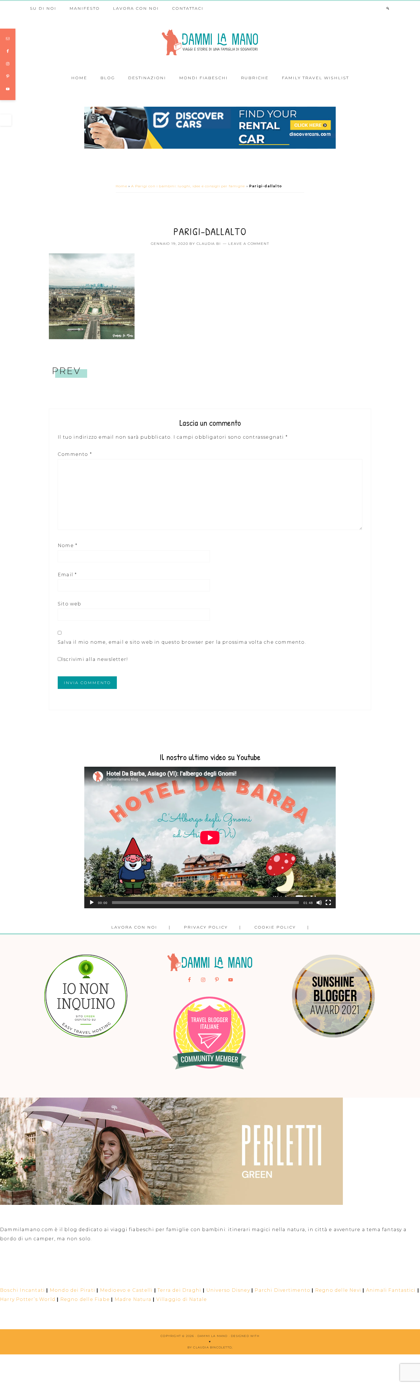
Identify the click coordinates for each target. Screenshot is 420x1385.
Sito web (69, 604)
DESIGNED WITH (245, 1336)
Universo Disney (228, 1290)
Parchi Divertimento (282, 1290)
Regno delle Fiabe (85, 1299)
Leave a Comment (248, 243)
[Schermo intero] (328, 902)
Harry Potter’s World (27, 1299)
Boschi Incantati (22, 1290)
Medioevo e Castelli (126, 1290)
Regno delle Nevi (338, 1290)
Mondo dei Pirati (72, 1290)
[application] (210, 837)
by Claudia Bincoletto (209, 1347)
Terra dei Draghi (179, 1290)
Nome (67, 545)
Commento (75, 454)
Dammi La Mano (210, 42)
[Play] (92, 902)
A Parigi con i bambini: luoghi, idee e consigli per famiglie (188, 186)
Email (67, 574)
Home (121, 186)
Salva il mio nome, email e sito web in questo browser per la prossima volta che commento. (182, 642)
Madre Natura (133, 1299)
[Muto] (319, 902)
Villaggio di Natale (181, 1299)
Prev (66, 370)
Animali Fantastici (391, 1290)
